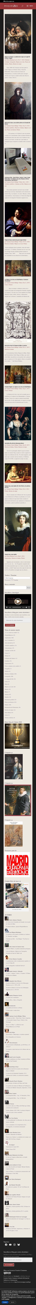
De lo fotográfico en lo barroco (13, 1037)
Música (6, 692)
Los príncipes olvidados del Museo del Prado (16, 1083)
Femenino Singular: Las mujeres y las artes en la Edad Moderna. (18, 386)
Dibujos (6, 656)
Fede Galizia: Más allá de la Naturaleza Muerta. (14, 443)
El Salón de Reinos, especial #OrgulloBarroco (17, 926)
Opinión (7, 697)
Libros (6, 681)
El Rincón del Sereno (10, 658)
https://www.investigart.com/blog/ (22, 1282)
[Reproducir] (7, 607)
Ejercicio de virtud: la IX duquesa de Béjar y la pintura (16, 345)
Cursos (6, 284)
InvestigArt (16, 1276)
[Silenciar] (26, 607)
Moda (6, 684)
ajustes (7, 1299)
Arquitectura (8, 638)
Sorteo (6, 715)
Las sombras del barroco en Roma (14, 1007)
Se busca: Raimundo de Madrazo (14, 1134)
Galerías (7, 671)
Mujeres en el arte (20, 62)
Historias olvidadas (19, 128)
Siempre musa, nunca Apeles (11, 554)
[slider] (16, 607)
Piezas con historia (11, 130)
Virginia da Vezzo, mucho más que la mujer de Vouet (15, 240)
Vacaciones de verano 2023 (12, 1147)
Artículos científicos (9, 128)
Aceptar (5, 1302)
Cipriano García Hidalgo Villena (14, 126)
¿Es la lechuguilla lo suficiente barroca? (15, 965)
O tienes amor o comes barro (13, 1010)
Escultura (7, 661)
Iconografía (12, 62)
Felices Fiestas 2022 (10, 1149)
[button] (18, 601)
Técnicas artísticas (9, 717)
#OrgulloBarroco (9, 635)
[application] (18, 601)
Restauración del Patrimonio (11, 707)
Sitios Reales (8, 712)
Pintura (10, 64)
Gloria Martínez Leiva (12, 60)
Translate (16, 580)
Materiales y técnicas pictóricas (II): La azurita (17, 1211)
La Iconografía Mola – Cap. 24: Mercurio (16, 1098)
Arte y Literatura (9, 640)
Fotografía (7, 668)
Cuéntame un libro (19, 184)
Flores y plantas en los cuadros (12, 666)
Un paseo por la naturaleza (12, 997)
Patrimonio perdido (9, 699)
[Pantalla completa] (29, 607)
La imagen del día (9, 679)
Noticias (10, 284)
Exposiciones (8, 558)
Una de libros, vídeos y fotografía (14, 1000)
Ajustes (12, 1302)
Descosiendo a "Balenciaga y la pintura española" (17, 1034)
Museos (6, 689)
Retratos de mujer (17, 64)
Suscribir (10, 625)
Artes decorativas (9, 643)
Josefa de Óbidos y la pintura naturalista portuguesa (18, 948)
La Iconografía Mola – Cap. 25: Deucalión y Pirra (18, 1095)
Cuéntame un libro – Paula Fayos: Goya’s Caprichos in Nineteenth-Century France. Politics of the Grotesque (18, 1020)
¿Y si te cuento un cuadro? (11, 632)
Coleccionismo (8, 648)
